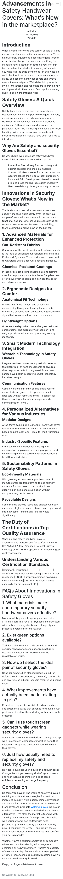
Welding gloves (39, 806)
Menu (51, 4)
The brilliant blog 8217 (17, 4)
